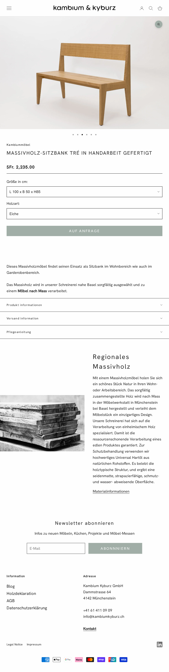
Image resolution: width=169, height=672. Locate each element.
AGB (11, 600)
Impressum (34, 644)
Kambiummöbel (19, 145)
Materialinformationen (111, 491)
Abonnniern (115, 548)
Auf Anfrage (84, 231)
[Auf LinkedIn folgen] (159, 644)
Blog (11, 586)
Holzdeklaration (21, 593)
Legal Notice (15, 644)
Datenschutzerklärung (27, 608)
